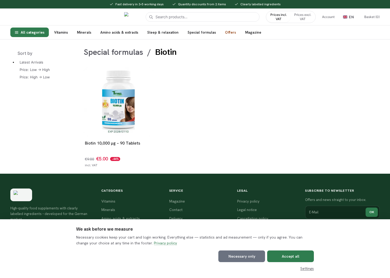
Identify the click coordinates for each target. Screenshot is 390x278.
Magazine (253, 32)
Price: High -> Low (35, 77)
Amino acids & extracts (119, 32)
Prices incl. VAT (278, 17)
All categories (33, 32)
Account (328, 17)
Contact (176, 209)
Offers (230, 32)
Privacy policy (165, 243)
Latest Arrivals (31, 62)
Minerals (84, 32)
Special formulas (202, 32)
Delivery (176, 218)
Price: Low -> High (35, 70)
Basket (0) (372, 17)
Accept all (290, 256)
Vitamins (61, 32)
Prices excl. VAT (302, 17)
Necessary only (241, 256)
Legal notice (247, 209)
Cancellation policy (252, 218)
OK (371, 212)
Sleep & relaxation (163, 32)
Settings (307, 268)
